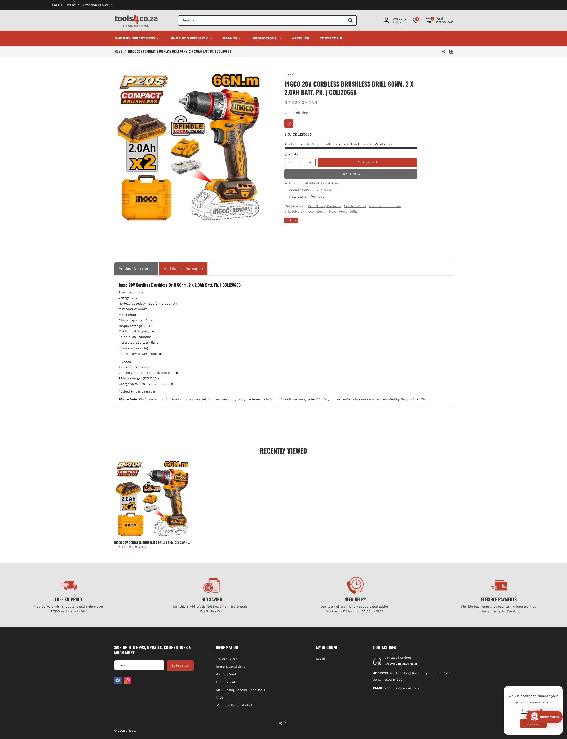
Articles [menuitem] (300, 38)
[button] (439, 20)
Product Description (136, 268)
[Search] (350, 20)
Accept (533, 723)
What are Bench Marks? (234, 705)
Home (118, 51)
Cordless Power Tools (385, 206)
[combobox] (267, 20)
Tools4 (133, 730)
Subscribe (180, 665)
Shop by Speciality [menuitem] (189, 38)
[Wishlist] (288, 123)
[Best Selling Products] (451, 51)
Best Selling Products (324, 206)
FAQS (220, 697)
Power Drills (348, 211)
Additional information (183, 268)
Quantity (291, 154)
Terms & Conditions (230, 666)
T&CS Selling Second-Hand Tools (240, 690)
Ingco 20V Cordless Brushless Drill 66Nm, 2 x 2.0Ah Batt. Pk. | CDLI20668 (151, 543)
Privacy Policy (226, 658)
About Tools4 (225, 682)
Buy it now (351, 174)
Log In (320, 658)
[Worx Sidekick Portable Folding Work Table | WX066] (443, 51)
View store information (308, 196)
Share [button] (293, 220)
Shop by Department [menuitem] (135, 38)
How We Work (226, 674)
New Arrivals (326, 211)
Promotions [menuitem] (265, 38)
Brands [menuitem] (230, 38)
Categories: (294, 206)
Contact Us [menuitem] (331, 38)
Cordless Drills (355, 206)
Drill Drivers (293, 211)
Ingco (289, 73)
